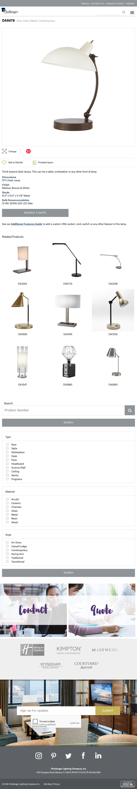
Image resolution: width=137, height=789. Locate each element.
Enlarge (12, 151)
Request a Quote (115, 3)
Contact (130, 3)
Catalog (85, 3)
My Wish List (98, 3)
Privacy (56, 783)
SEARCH (68, 422)
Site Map (48, 783)
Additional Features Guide (26, 224)
